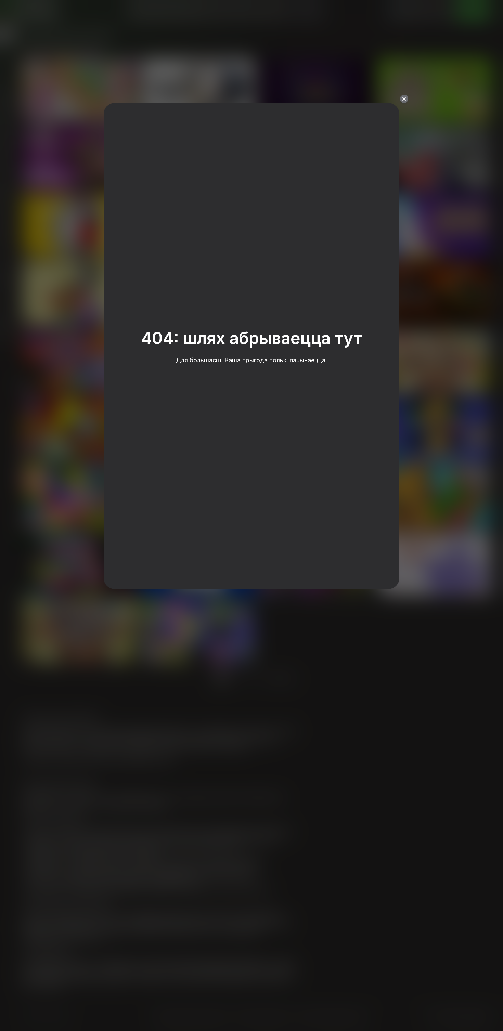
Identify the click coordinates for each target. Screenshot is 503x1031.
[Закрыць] (404, 99)
